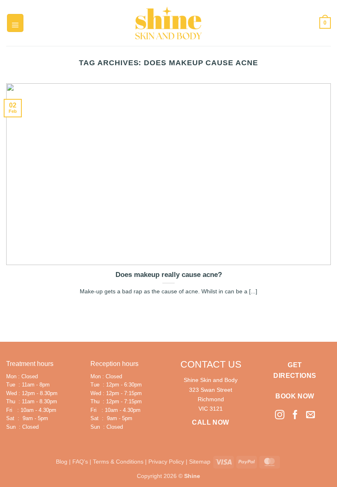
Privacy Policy (166, 461)
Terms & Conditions (118, 461)
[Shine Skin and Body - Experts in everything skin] (168, 22)
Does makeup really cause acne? (168, 275)
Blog (61, 461)
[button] (15, 23)
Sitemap (199, 461)
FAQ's (80, 461)
